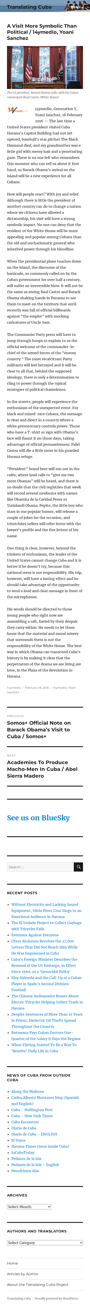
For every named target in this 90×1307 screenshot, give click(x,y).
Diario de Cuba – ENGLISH (34, 1134)
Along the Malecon (27, 1091)
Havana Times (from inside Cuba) (40, 1146)
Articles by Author (22, 1274)
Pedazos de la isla (26, 1158)
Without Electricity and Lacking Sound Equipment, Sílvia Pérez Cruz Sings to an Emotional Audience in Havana (46, 910)
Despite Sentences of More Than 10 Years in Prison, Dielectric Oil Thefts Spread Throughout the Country (47, 1020)
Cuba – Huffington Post (32, 1110)
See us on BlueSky (38, 818)
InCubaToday (22, 1152)
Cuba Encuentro (25, 1122)
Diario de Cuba (23, 1128)
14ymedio (14, 687)
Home (12, 1263)
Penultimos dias (25, 1171)
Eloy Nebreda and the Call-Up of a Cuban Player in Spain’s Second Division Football (46, 984)
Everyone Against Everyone (35, 935)
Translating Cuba (29, 7)
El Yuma (18, 1140)
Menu (76, 6)
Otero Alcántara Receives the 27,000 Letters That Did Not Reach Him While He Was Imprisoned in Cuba (44, 947)
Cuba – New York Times (32, 1116)
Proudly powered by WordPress (56, 1298)
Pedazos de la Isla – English (35, 1165)
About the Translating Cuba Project (38, 1285)
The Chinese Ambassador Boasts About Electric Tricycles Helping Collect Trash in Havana (47, 1002)
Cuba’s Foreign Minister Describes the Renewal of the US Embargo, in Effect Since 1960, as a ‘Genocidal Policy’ (44, 965)
